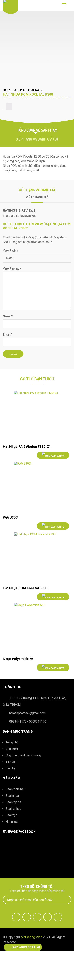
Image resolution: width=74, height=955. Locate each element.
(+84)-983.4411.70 (25, 947)
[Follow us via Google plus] (37, 917)
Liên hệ (10, 768)
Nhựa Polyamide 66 (18, 659)
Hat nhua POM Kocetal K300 (22, 90)
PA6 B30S (10, 517)
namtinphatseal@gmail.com (27, 713)
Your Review (12, 269)
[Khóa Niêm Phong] (10, 5)
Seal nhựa (12, 795)
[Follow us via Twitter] (26, 917)
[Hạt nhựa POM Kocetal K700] (37, 557)
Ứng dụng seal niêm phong (23, 755)
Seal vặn (11, 815)
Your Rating (10, 250)
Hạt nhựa (12, 821)
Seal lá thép (13, 808)
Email (7, 334)
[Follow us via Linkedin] (47, 917)
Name (8, 316)
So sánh (9, 106)
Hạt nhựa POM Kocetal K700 (25, 588)
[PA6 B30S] (37, 487)
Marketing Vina (31, 937)
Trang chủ (12, 742)
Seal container (15, 789)
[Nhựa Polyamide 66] (37, 628)
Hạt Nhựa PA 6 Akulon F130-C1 (27, 447)
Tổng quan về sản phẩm (37, 130)
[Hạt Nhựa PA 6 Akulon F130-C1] (37, 416)
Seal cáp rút (13, 802)
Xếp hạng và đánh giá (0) (37, 139)
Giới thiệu (12, 749)
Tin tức (10, 762)
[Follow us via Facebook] (16, 917)
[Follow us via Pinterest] (58, 917)
